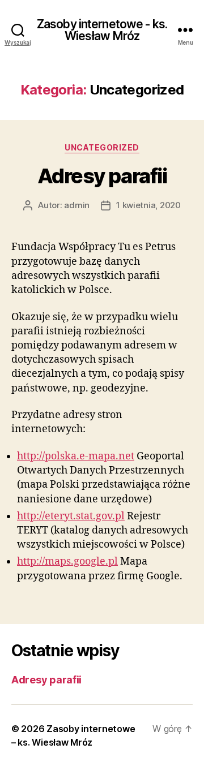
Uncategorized (102, 147)
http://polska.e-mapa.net (75, 456)
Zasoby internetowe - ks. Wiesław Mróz (102, 30)
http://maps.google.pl (67, 561)
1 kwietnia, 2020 (148, 205)
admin (77, 205)
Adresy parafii (102, 175)
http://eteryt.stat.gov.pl (71, 516)
